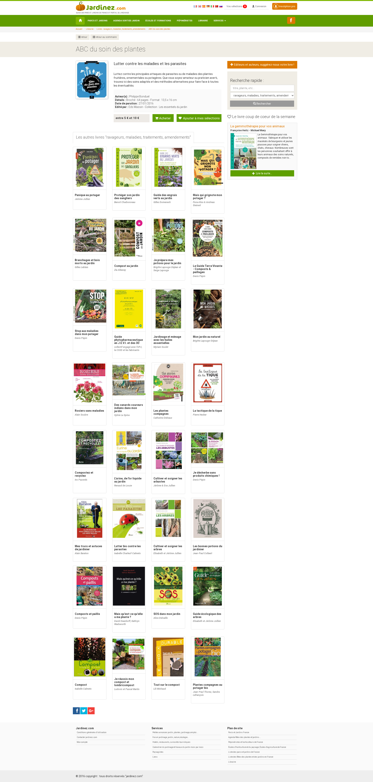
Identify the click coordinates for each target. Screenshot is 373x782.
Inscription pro (286, 6)
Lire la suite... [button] (263, 173)
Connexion (260, 6)
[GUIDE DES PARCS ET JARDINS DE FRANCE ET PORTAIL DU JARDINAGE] (102, 6)
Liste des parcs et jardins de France (244, 752)
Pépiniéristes (184, 20)
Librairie (203, 20)
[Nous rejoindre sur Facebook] (291, 20)
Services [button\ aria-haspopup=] (219, 20)
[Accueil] (80, 21)
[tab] (133, 137)
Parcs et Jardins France (238, 732)
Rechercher (263, 103)
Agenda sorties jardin (126, 20)
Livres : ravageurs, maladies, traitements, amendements (121, 29)
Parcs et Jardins (97, 20)
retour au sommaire (106, 37)
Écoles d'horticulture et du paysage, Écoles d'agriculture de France (257, 747)
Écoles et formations (158, 20)
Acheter (164, 118)
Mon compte (82, 742)
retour (83, 37)
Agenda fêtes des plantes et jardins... (244, 737)
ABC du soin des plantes (159, 29)
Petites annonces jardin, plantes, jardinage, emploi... (175, 732)
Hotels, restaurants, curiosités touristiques (171, 742)
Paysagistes (158, 752)
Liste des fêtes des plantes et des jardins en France (250, 757)
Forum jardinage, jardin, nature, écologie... (171, 737)
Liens (155, 757)
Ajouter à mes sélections (201, 118)
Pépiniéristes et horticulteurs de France (245, 742)
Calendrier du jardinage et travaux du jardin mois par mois (178, 747)
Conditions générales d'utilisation (91, 732)
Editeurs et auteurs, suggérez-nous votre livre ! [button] (263, 64)
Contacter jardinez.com (87, 737)
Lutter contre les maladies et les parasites (150, 63)
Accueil (79, 29)
